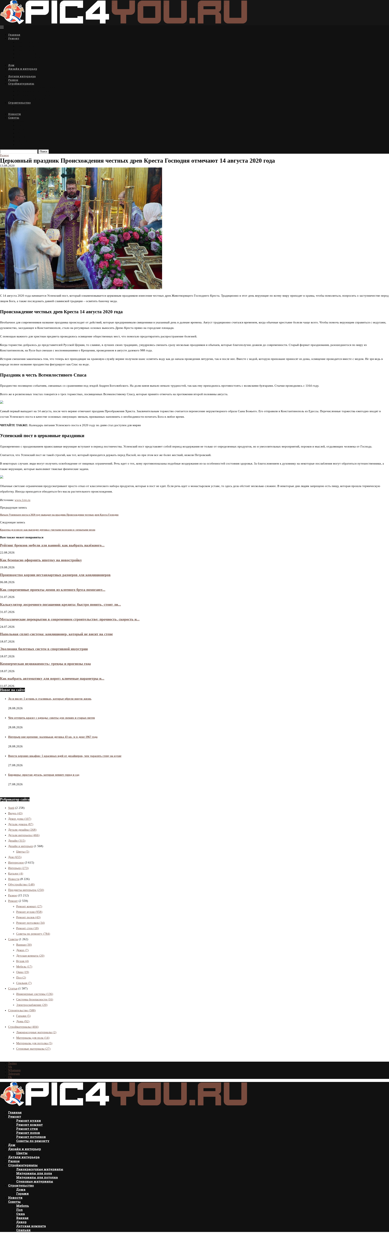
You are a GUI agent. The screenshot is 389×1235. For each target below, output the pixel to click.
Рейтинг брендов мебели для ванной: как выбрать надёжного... (52, 545)
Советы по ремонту (31, 61)
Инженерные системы (34, 994)
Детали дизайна (22, 829)
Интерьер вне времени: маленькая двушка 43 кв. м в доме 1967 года (52, 736)
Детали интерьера (22, 76)
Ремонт (13, 38)
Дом (11, 65)
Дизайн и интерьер (22, 69)
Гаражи (22, 110)
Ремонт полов (27, 54)
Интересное (16, 862)
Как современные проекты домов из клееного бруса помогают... (52, 590)
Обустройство (21, 884)
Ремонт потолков (30, 57)
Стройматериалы (21, 83)
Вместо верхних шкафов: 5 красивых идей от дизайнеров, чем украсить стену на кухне (64, 756)
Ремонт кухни (28, 42)
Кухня (22, 961)
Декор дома (19, 818)
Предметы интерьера (26, 890)
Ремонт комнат (28, 46)
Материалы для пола (33, 91)
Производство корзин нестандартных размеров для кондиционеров (55, 575)
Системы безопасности (34, 999)
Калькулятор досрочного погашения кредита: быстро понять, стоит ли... (60, 604)
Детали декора (20, 824)
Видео (15, 813)
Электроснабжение (31, 1004)
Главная (14, 34)
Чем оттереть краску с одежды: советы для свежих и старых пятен (51, 717)
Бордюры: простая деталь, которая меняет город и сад (43, 774)
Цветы (21, 72)
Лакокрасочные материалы (38, 87)
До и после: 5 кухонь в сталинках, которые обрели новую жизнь (49, 698)
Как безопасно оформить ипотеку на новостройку (41, 560)
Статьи (12, 988)
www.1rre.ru (22, 500)
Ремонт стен (26, 50)
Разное (13, 80)
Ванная (22, 133)
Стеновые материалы (33, 99)
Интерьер (18, 868)
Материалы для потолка (36, 95)
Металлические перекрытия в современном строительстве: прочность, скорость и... (70, 619)
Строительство (19, 102)
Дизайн (16, 840)
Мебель (22, 121)
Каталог (15, 873)
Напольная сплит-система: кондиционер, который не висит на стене (56, 634)
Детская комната (30, 141)
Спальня (23, 144)
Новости (14, 114)
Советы (13, 117)
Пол (19, 125)
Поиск (43, 151)
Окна (20, 129)
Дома (20, 106)
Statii (11, 807)
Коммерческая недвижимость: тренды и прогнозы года (45, 664)
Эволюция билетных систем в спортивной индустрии (44, 649)
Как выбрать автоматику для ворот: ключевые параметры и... (52, 678)
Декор (21, 137)
